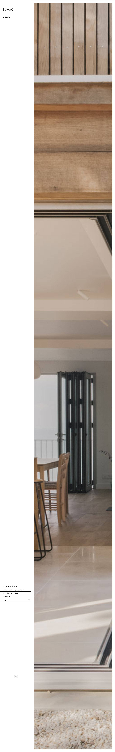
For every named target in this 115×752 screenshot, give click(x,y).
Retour (7, 17)
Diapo (5, 600)
